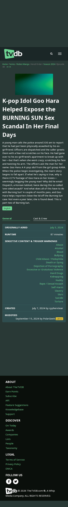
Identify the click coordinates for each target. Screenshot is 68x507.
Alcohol (59, 248)
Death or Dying (54, 262)
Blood (60, 251)
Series (12, 64)
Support (10, 414)
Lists (8, 439)
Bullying (58, 255)
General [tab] (7, 218)
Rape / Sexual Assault (51, 283)
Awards (10, 430)
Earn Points (12, 391)
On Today (11, 425)
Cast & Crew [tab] (40, 218)
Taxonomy (11, 448)
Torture (58, 301)
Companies (12, 434)
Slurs (60, 294)
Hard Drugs (56, 273)
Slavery (59, 290)
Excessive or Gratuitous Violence (45, 269)
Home (5, 64)
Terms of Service (15, 459)
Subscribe (11, 396)
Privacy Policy (13, 464)
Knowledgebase (15, 409)
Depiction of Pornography (48, 266)
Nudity (59, 280)
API (7, 400)
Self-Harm (57, 287)
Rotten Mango (23, 64)
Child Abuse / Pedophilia (49, 258)
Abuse (59, 244)
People (9, 443)
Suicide (59, 297)
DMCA (9, 468)
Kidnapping (56, 276)
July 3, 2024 (56, 227)
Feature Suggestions (17, 405)
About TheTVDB (15, 387)
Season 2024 (49, 64)
